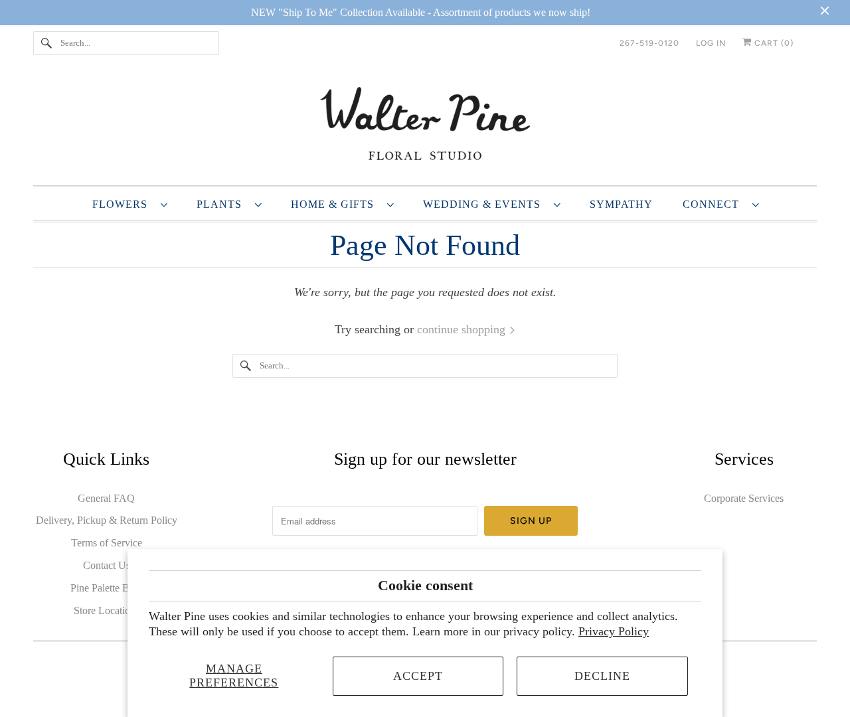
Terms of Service (106, 542)
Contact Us (106, 565)
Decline (602, 675)
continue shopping (463, 329)
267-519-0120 (649, 43)
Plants (222, 204)
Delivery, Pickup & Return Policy (106, 520)
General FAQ (106, 498)
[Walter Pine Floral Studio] (425, 126)
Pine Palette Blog (106, 588)
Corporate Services (744, 498)
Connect (714, 204)
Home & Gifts (336, 204)
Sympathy (621, 204)
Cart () (773, 43)
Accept (418, 675)
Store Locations (106, 610)
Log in (711, 43)
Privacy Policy (613, 631)
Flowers (123, 204)
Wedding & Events (485, 204)
